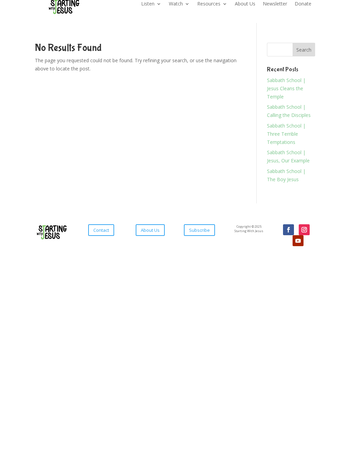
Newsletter (275, 4)
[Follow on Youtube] (298, 240)
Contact (101, 230)
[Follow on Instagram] (304, 229)
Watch (176, 4)
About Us (245, 4)
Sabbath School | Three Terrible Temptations (286, 133)
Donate (303, 4)
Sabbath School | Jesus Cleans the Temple (286, 88)
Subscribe (199, 230)
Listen (147, 4)
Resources (208, 4)
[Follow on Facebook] (288, 229)
